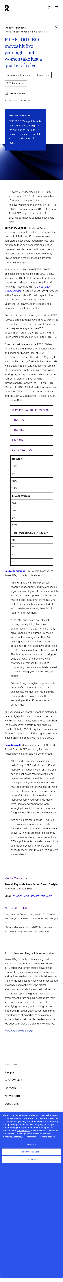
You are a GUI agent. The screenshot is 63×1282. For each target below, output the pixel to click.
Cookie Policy (23, 1130)
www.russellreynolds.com (19, 1031)
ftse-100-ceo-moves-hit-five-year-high (27, 32)
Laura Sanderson (15, 571)
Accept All (32, 1159)
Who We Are (13, 1080)
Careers (10, 1088)
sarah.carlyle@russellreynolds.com (32, 896)
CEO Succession (15, 83)
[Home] (12, 8)
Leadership (43, 75)
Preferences (31, 1144)
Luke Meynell (13, 745)
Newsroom (12, 1096)
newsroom (20, 28)
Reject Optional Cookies (31, 1152)
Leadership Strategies (18, 75)
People (9, 1072)
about (9, 28)
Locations (12, 1103)
